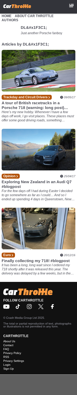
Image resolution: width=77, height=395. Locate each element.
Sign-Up (8, 368)
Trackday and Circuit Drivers (25, 97)
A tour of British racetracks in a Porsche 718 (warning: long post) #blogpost (33, 105)
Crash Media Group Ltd (21, 317)
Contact (8, 345)
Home (6, 16)
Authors (10, 20)
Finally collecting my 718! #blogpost (36, 261)
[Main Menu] (71, 5)
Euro (7, 255)
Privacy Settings (13, 360)
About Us (9, 341)
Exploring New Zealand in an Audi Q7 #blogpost (37, 184)
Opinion (9, 176)
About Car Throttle (34, 16)
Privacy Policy (12, 353)
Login (6, 364)
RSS (6, 356)
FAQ (6, 349)
